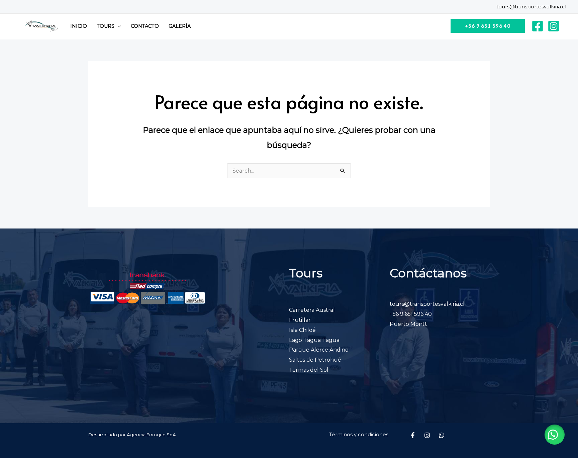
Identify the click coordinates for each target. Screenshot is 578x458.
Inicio (78, 26)
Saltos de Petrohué (315, 360)
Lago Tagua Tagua (314, 340)
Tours (105, 26)
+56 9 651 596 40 (411, 314)
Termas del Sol (308, 370)
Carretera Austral (312, 310)
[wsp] (442, 435)
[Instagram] (554, 26)
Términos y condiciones (358, 434)
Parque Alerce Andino (319, 350)
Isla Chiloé (302, 330)
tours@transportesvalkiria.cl (531, 6)
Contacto (145, 26)
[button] (555, 435)
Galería (180, 26)
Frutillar (300, 320)
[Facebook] (538, 26)
